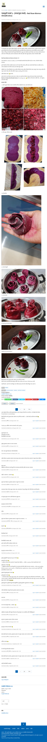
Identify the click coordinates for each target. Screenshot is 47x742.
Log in (5, 403)
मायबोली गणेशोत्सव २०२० (6, 394)
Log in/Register (5, 680)
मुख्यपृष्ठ (6, 10)
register (12, 403)
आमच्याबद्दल (16, 734)
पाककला (6, 387)
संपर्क (20, 734)
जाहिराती (22, 729)
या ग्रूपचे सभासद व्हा (5, 694)
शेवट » (30, 409)
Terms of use (4, 738)
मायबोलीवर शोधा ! (4, 713)
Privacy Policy (10, 738)
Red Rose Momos (9, 390)
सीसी (31, 729)
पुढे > (24, 409)
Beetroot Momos (21, 390)
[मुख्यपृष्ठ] (3, 4)
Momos (15, 390)
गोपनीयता (12, 734)
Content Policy (17, 738)
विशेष (18, 729)
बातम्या (27, 729)
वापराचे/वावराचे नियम (5, 734)
